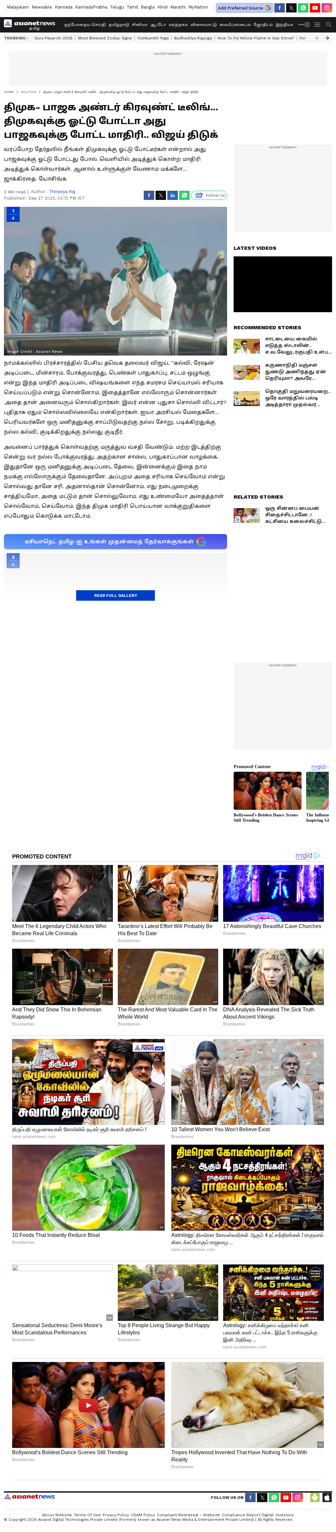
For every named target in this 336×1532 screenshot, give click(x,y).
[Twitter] (291, 7)
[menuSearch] (328, 24)
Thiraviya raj (62, 191)
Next (327, 38)
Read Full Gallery (115, 595)
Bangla (148, 7)
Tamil (132, 7)
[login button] (308, 24)
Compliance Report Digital (248, 1515)
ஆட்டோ (158, 25)
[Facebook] (279, 7)
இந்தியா (284, 25)
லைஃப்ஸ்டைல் (235, 25)
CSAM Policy (143, 1515)
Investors (285, 1515)
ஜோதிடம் (263, 25)
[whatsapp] (303, 7)
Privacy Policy (116, 1515)
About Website (57, 1515)
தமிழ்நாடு (119, 25)
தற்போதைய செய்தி (85, 25)
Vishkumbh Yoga (153, 38)
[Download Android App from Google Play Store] (315, 1497)
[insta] (327, 7)
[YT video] (315, 7)
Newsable (42, 7)
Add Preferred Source (240, 8)
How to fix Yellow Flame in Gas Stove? (256, 38)
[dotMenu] (301, 24)
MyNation (198, 7)
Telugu (117, 7)
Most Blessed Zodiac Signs (105, 38)
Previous (317, 38)
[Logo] (32, 24)
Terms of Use (87, 1515)
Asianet (29, 1496)
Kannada (64, 7)
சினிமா (140, 25)
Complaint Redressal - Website (188, 1515)
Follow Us (215, 195)
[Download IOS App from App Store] (327, 1497)
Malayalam (18, 7)
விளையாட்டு (204, 25)
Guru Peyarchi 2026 (53, 38)
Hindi (162, 7)
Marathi (178, 7)
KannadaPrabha (91, 7)
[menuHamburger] (317, 24)
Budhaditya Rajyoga (193, 38)
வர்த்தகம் (178, 25)
